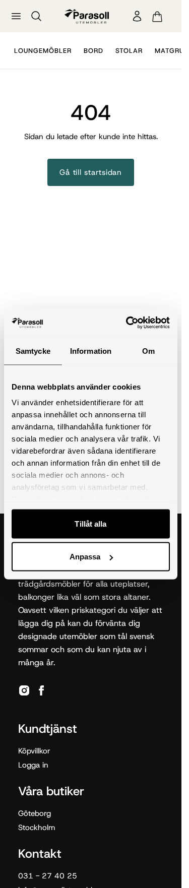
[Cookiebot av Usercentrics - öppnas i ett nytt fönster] (128, 323)
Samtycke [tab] (33, 350)
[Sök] (36, 16)
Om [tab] (148, 350)
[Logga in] (137, 16)
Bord (93, 50)
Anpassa (85, 556)
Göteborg (34, 813)
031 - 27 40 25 (47, 876)
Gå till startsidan (90, 172)
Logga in (33, 765)
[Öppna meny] (16, 16)
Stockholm (36, 827)
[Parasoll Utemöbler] (87, 16)
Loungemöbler (43, 50)
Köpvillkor (34, 751)
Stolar (129, 50)
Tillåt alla (90, 523)
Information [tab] (90, 350)
